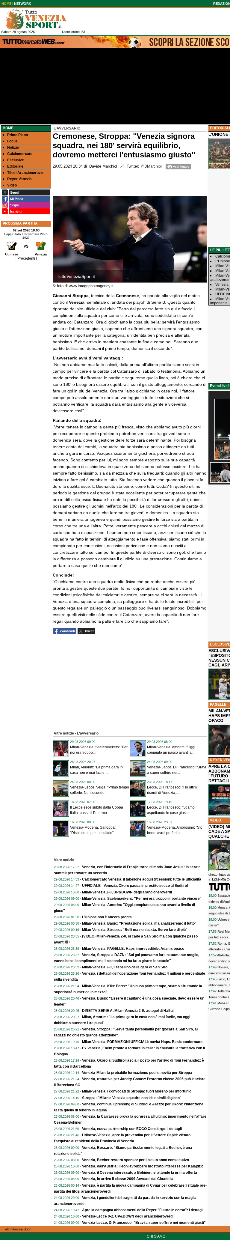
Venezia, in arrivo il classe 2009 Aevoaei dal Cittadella (127, 1179)
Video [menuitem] (12, 185)
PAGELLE (218, 704)
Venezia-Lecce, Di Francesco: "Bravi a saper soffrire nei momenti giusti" (144, 1223)
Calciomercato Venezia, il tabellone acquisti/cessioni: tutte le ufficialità (141, 879)
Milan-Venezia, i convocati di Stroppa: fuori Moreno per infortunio (136, 1091)
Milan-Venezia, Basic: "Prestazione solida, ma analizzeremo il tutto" (139, 923)
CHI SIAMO (156, 1236)
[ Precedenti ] (26, 258)
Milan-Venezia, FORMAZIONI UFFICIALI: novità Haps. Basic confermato (142, 1042)
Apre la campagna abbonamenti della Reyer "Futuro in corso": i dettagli (142, 1210)
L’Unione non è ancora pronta (107, 917)
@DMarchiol (151, 166)
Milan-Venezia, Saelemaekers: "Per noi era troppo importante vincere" (142, 898)
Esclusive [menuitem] (15, 160)
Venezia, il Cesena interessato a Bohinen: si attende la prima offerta (139, 1172)
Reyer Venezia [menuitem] (19, 179)
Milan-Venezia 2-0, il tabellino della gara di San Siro (124, 967)
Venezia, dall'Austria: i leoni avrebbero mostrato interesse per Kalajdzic (143, 1166)
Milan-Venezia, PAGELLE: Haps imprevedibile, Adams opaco (133, 948)
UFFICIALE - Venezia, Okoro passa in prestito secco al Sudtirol (135, 886)
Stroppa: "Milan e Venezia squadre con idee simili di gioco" (131, 1098)
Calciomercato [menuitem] (19, 154)
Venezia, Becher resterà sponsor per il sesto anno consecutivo (135, 1160)
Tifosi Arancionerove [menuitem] (25, 173)
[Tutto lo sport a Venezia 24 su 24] (40, 19)
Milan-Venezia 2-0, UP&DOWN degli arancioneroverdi (127, 892)
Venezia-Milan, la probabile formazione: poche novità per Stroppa (137, 1073)
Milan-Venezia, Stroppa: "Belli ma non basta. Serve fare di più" (134, 930)
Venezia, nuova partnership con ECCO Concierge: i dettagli (132, 1129)
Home (8, 128)
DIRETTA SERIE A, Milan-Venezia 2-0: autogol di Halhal (128, 1011)
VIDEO (215, 820)
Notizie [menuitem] (13, 147)
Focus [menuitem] (12, 141)
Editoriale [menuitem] (15, 166)
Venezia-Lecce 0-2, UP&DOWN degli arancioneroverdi (127, 1216)
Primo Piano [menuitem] (17, 135)
